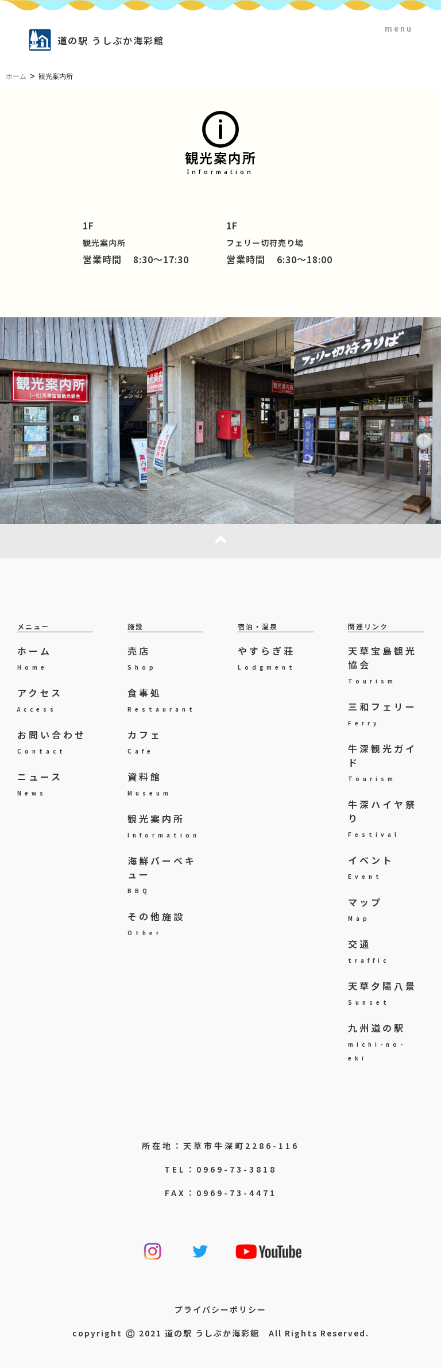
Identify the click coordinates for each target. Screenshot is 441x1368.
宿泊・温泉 (258, 626)
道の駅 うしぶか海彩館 (110, 40)
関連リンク (368, 626)
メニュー (33, 626)
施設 (135, 626)
